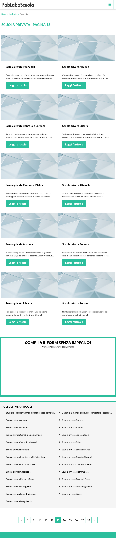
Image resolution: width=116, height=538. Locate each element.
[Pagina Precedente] (22, 520)
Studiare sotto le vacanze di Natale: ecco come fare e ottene (31, 412)
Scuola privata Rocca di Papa (20, 479)
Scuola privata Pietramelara (75, 471)
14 (64, 520)
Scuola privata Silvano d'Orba (76, 449)
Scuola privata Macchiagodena (77, 486)
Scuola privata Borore (72, 420)
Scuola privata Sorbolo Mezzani (21, 442)
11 (45, 520)
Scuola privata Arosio (16, 420)
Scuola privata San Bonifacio (75, 434)
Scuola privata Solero (72, 442)
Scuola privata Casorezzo (18, 471)
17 (82, 520)
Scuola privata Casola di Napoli (77, 457)
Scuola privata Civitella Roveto (77, 464)
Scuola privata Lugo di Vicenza (21, 493)
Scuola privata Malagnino (18, 486)
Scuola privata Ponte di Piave (76, 479)
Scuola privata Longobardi (19, 501)
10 (39, 520)
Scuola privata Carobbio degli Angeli (24, 434)
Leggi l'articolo (17, 85)
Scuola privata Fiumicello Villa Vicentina (25, 457)
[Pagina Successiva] (95, 520)
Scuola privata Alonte (72, 427)
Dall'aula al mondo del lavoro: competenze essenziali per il (87, 412)
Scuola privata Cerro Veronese (20, 464)
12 (52, 520)
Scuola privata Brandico (17, 427)
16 (76, 520)
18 (88, 520)
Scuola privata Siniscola (17, 449)
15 (70, 520)
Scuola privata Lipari (71, 493)
